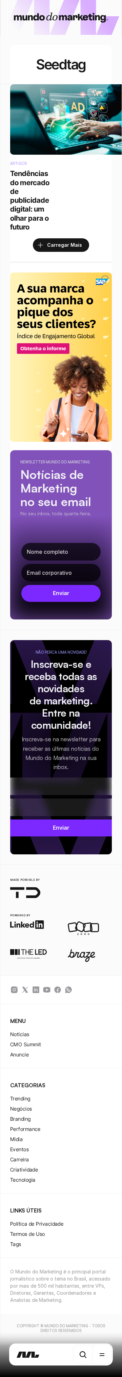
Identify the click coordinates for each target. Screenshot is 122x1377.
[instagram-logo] (14, 990)
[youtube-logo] (47, 990)
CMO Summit (25, 1044)
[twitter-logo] (25, 990)
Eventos (19, 1149)
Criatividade (24, 1169)
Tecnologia (23, 1180)
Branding (20, 1119)
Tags (15, 1244)
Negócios (21, 1109)
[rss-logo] (58, 990)
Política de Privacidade (36, 1224)
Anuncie (19, 1054)
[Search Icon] (83, 1354)
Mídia (16, 1139)
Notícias (19, 1034)
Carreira (19, 1159)
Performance (25, 1129)
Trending (20, 1098)
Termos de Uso (27, 1234)
